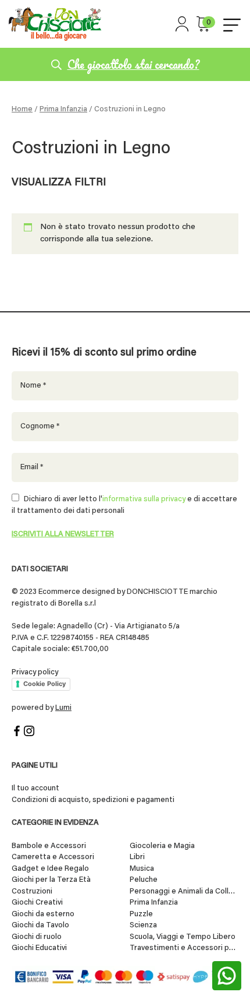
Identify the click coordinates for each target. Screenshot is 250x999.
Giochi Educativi (39, 948)
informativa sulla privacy (143, 499)
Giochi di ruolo (37, 937)
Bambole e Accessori (49, 846)
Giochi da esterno (43, 914)
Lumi (63, 708)
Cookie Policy (44, 684)
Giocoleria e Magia (162, 846)
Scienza (143, 925)
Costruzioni (32, 891)
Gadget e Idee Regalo (50, 869)
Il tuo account (35, 788)
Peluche (144, 880)
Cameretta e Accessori (53, 857)
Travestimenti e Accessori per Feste (184, 948)
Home (22, 109)
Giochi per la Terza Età (51, 880)
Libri (137, 857)
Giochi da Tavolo (40, 925)
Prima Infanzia (63, 109)
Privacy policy (35, 672)
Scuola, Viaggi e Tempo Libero (182, 937)
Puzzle (141, 914)
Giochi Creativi (37, 902)
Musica (142, 869)
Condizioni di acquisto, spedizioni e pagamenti (93, 800)
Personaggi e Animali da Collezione (184, 891)
